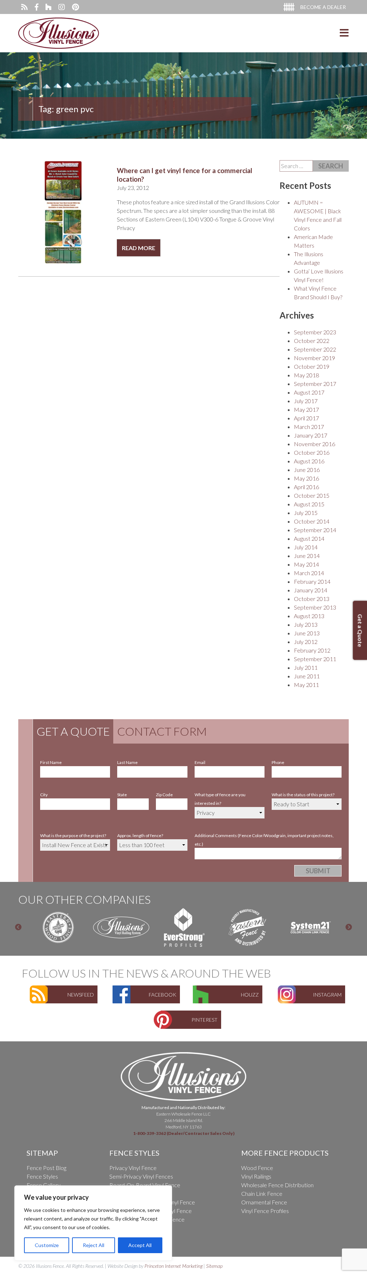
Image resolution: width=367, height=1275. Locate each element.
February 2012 (312, 650)
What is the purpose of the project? (73, 835)
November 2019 (314, 357)
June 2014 (307, 555)
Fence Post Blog (46, 1167)
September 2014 (315, 529)
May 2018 (306, 375)
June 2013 (307, 633)
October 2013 (311, 598)
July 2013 (306, 624)
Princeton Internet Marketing (173, 1266)
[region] (93, 1223)
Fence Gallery (44, 1184)
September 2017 (315, 383)
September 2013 (315, 607)
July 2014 (306, 547)
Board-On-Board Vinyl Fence (144, 1184)
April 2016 (306, 486)
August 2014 (309, 538)
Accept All (140, 1245)
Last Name (127, 762)
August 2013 (309, 615)
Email (200, 762)
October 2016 (311, 452)
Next (348, 927)
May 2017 (306, 409)
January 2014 (310, 590)
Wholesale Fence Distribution (277, 1184)
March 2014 (309, 572)
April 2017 (306, 418)
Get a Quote (73, 731)
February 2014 (312, 581)
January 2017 (310, 435)
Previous (18, 927)
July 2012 (306, 641)
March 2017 (309, 426)
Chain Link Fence (261, 1193)
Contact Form (162, 731)
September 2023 (315, 332)
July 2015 (306, 512)
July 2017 (306, 400)
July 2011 (306, 667)
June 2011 (307, 676)
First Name (51, 762)
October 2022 (311, 340)
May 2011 (306, 684)
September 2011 (315, 658)
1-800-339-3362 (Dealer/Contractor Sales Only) (183, 1133)
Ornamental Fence (264, 1202)
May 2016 (306, 478)
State (122, 794)
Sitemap (214, 1266)
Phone (278, 762)
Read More (138, 247)
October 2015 (311, 495)
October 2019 (311, 366)
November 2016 (314, 443)
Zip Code (164, 794)
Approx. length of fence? (140, 835)
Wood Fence (257, 1167)
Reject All (93, 1245)
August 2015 (309, 504)
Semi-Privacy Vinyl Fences (141, 1176)
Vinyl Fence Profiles (265, 1210)
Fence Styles (42, 1176)
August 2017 (309, 392)
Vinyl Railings (256, 1176)
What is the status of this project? (303, 794)
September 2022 (315, 349)
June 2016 (307, 469)
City (44, 794)
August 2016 (309, 461)
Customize (47, 1245)
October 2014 (311, 521)
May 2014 (306, 564)
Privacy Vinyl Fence (133, 1167)
